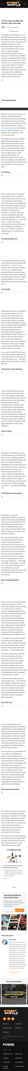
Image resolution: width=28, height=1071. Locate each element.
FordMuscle (6, 1062)
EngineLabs (18, 1058)
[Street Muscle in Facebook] (8, 1018)
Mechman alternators (9, 128)
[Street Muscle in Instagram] (4, 1018)
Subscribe (19, 910)
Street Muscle (19, 1066)
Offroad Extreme (5, 1067)
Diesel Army (18, 1054)
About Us (6, 1023)
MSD (3, 641)
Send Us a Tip (7, 1028)
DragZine (5, 1058)
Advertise (6, 1032)
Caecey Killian (6, 878)
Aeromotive (5, 229)
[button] (14, 31)
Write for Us (18, 1028)
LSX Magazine (19, 1062)
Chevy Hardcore (8, 1054)
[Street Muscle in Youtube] (12, 1018)
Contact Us (18, 1023)
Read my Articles (15, 972)
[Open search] (25, 4)
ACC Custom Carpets (15, 265)
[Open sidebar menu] (2, 4)
